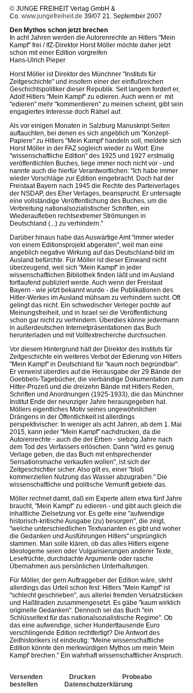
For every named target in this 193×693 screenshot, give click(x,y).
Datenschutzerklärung (98, 684)
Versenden (26, 677)
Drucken (82, 677)
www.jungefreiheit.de (52, 16)
